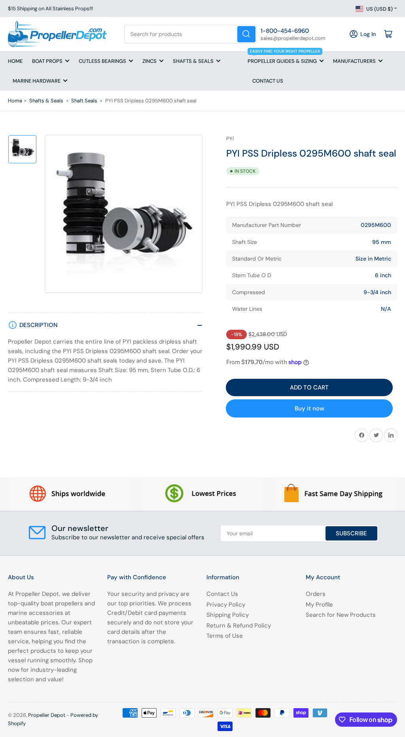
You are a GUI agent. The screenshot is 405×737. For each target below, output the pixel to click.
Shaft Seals (84, 100)
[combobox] (190, 34)
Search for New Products (341, 615)
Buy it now (309, 408)
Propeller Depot (46, 715)
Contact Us (267, 80)
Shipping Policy (227, 615)
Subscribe (351, 533)
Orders (316, 594)
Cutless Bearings (102, 61)
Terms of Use (224, 636)
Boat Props (47, 61)
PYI (230, 138)
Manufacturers (354, 61)
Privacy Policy (225, 604)
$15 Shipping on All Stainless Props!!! (50, 8)
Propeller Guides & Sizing (284, 57)
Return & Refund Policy (238, 625)
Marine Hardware (37, 80)
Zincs (149, 61)
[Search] (246, 34)
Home (15, 61)
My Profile (319, 604)
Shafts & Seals (193, 61)
